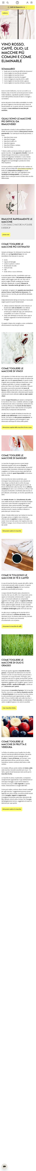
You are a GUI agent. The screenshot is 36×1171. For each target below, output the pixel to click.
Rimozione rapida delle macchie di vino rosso (17, 427)
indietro (5, 13)
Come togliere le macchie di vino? (14, 75)
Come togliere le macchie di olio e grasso (16, 81)
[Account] (27, 2)
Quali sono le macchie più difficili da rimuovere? (18, 71)
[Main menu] (3, 2)
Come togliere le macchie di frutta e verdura (17, 83)
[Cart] (31, 2)
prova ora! (6, 234)
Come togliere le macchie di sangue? (15, 77)
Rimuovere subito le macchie (12, 531)
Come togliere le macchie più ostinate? (15, 73)
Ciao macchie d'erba (9, 708)
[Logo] (17, 2)
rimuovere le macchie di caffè (12, 626)
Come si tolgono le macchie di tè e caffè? (16, 79)
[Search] (7, 2)
